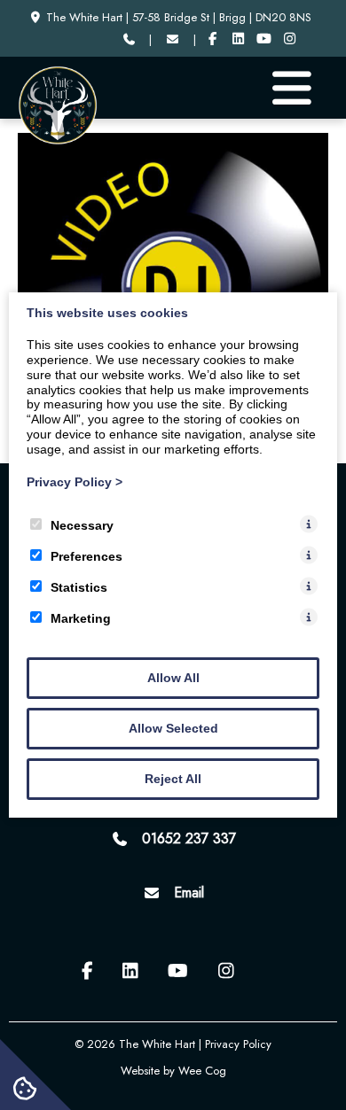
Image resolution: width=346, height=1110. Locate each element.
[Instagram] (289, 40)
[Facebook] (213, 40)
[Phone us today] (128, 40)
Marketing (81, 618)
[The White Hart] (58, 140)
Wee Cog (202, 1070)
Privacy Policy (74, 482)
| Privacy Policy (235, 1044)
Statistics (79, 587)
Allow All (173, 678)
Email (189, 892)
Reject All (173, 779)
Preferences (86, 556)
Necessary (82, 525)
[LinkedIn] (238, 40)
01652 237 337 (189, 838)
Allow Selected (173, 728)
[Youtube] (264, 40)
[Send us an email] (172, 40)
